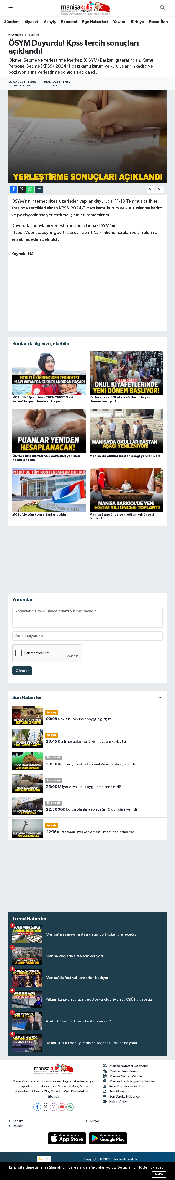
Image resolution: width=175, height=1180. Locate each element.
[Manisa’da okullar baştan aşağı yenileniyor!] (126, 431)
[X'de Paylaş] (22, 189)
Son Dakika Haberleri (124, 1096)
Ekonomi (69, 22)
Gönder (22, 671)
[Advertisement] (87, 293)
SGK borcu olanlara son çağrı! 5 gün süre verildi (91, 809)
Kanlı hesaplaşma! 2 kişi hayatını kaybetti (86, 742)
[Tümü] (160, 698)
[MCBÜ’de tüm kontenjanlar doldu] (49, 490)
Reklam (18, 1126)
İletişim (18, 1121)
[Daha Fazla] (39, 189)
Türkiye (137, 22)
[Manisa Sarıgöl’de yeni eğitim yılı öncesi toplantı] (126, 490)
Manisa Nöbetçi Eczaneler (128, 1066)
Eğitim (33, 35)
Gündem (11, 22)
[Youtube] (62, 1107)
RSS (46, 1159)
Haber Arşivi (118, 1101)
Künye (94, 1121)
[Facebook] (37, 1107)
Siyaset (32, 22)
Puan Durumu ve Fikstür (126, 1086)
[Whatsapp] (70, 1107)
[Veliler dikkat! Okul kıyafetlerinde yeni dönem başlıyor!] (126, 372)
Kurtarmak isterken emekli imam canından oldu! (91, 832)
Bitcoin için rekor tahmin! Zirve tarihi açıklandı (90, 764)
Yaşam (119, 22)
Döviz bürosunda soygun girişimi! (79, 719)
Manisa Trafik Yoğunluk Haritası (132, 1081)
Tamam (158, 1174)
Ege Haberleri (95, 22)
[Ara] (162, 8)
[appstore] (67, 1138)
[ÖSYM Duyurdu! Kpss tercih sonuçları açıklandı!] (87, 136)
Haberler (15, 35)
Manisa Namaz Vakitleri (126, 1076)
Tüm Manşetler (120, 1091)
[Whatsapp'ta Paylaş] (30, 189)
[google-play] (108, 1138)
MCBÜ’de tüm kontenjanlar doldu (39, 514)
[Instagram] (53, 1107)
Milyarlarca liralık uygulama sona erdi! (83, 787)
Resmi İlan (158, 22)
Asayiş (50, 22)
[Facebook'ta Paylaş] (13, 189)
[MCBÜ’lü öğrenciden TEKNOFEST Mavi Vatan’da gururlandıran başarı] (49, 372)
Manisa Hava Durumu (124, 1071)
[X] (45, 1107)
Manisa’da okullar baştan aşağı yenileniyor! (125, 456)
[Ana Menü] (10, 8)
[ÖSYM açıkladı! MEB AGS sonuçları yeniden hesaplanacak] (49, 431)
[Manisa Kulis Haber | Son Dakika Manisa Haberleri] (85, 8)
